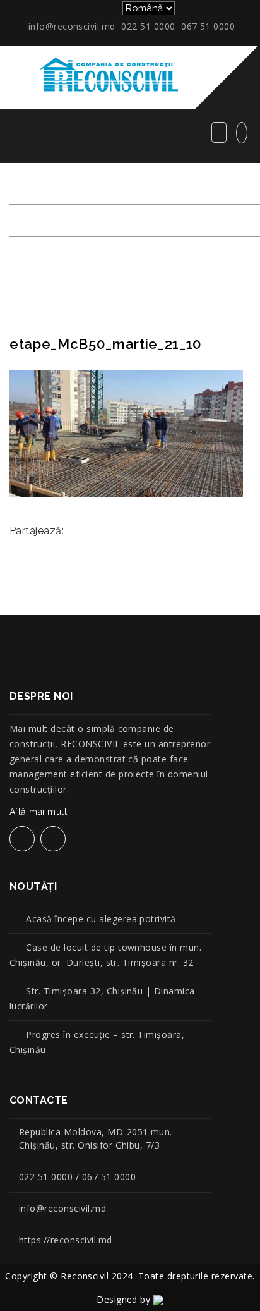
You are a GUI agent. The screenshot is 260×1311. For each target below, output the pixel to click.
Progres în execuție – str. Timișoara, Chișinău (96, 1042)
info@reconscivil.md (71, 26)
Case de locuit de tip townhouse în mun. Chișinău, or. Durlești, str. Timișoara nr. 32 (105, 954)
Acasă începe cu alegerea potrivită (100, 919)
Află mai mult (38, 812)
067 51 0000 (208, 26)
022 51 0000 (148, 26)
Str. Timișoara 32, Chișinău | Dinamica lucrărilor (102, 998)
